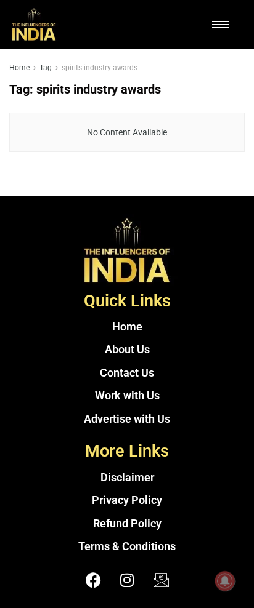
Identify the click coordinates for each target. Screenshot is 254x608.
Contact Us (127, 373)
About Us (127, 349)
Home (19, 67)
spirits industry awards (99, 67)
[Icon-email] (160, 580)
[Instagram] (127, 580)
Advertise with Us (127, 419)
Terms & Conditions (127, 546)
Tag (45, 67)
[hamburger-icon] (220, 24)
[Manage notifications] (225, 581)
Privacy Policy (127, 500)
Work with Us (127, 396)
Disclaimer (127, 477)
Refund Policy (127, 524)
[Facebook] (93, 580)
